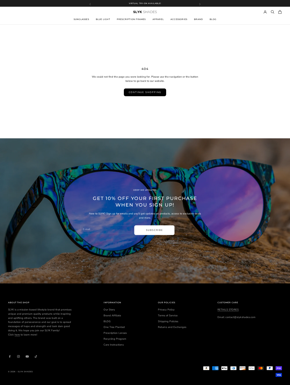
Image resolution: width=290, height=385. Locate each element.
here (17, 334)
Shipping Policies (168, 321)
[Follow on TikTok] (36, 356)
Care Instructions (114, 344)
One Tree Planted (114, 327)
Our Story (109, 309)
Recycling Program (115, 339)
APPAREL (158, 19)
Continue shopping (145, 92)
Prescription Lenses (115, 333)
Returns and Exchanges (172, 327)
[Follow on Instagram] (18, 356)
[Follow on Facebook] (9, 356)
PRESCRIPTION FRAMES (131, 19)
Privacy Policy (166, 309)
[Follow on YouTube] (27, 356)
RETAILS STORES (228, 309)
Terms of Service (168, 315)
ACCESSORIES (179, 19)
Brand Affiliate (112, 315)
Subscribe (154, 230)
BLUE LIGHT (103, 19)
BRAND (198, 19)
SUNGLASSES (81, 19)
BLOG (213, 19)
